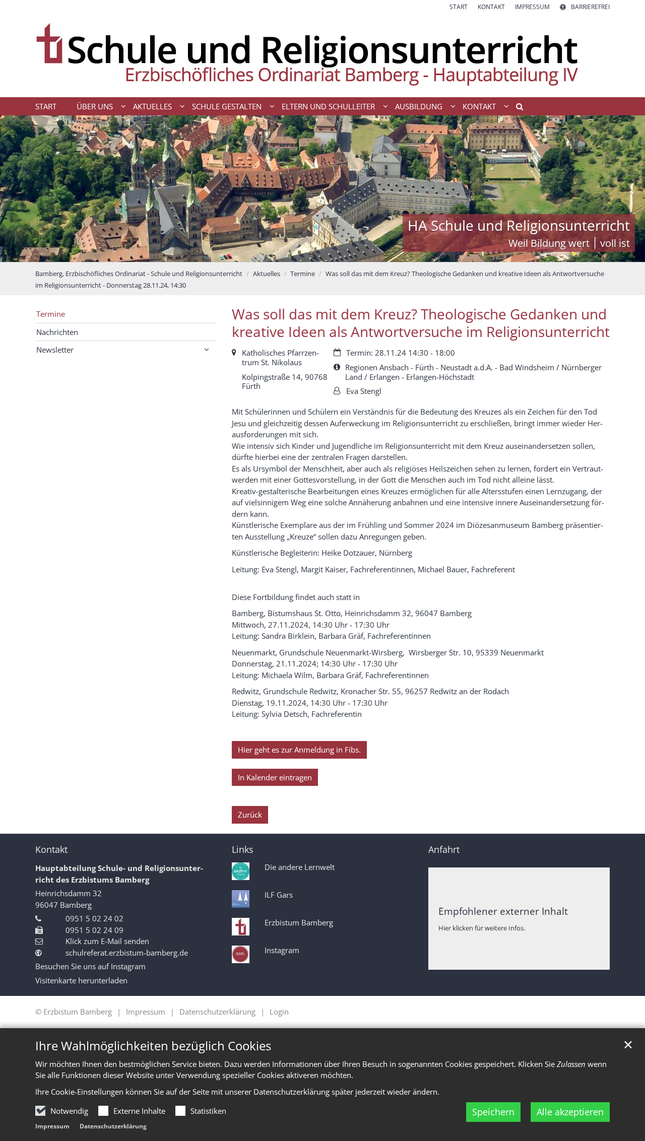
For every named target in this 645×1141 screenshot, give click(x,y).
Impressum (52, 1126)
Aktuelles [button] (152, 106)
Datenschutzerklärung (113, 1126)
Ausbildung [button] (418, 106)
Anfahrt (444, 849)
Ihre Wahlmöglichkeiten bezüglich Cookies (153, 1045)
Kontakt (51, 849)
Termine (302, 273)
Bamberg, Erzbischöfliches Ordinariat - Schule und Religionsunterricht (138, 273)
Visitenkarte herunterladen (81, 980)
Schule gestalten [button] (227, 106)
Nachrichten (57, 332)
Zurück (250, 815)
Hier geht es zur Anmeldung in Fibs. (299, 750)
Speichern (493, 1112)
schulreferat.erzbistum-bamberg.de (127, 953)
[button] (516, 108)
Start (45, 106)
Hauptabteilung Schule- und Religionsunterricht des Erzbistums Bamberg (119, 874)
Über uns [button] (95, 106)
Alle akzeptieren (570, 1112)
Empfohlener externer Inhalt (503, 911)
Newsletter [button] (55, 350)
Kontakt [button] (479, 106)
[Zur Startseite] (322, 54)
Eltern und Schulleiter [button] (328, 106)
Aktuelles (266, 273)
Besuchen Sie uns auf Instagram (90, 966)
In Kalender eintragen (275, 777)
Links (242, 849)
